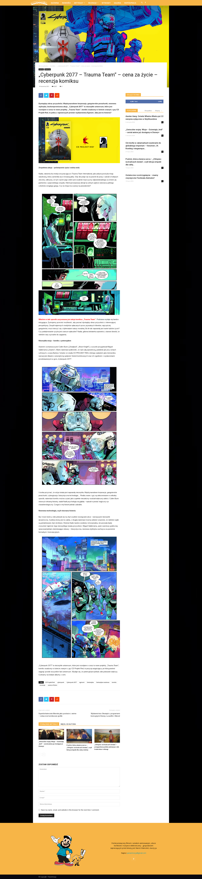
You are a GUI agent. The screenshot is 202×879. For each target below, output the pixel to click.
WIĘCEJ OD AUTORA (68, 724)
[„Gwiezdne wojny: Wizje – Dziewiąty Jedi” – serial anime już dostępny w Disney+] (51, 734)
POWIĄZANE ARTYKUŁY (49, 724)
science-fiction (52, 685)
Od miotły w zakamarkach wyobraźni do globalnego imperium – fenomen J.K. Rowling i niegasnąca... (143, 146)
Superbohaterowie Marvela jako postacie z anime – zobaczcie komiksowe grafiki (57, 715)
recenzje (42, 685)
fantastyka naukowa (102, 682)
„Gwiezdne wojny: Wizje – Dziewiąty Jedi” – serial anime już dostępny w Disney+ (51, 744)
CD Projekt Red (50, 682)
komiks (114, 682)
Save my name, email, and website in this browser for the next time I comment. (70, 810)
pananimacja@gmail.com (136, 853)
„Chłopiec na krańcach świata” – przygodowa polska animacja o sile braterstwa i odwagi (106, 747)
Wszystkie (148, 111)
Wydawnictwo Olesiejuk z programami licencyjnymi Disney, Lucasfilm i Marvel (105, 715)
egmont (81, 682)
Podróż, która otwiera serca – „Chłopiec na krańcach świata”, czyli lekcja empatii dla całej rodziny (79, 747)
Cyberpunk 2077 (72, 682)
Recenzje (47, 69)
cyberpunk (60, 682)
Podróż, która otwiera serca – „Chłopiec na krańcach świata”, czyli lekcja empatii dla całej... (143, 162)
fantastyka (90, 682)
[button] (142, 3)
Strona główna (43, 66)
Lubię (160, 101)
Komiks (52, 66)
